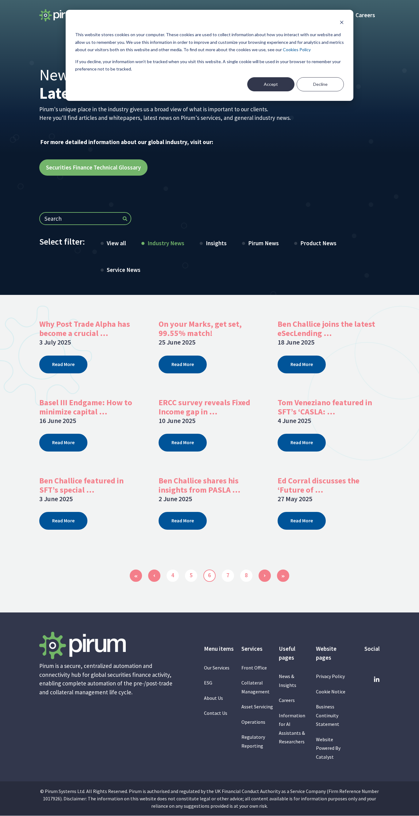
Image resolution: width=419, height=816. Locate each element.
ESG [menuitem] (208, 683)
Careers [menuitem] (365, 15)
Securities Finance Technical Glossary (93, 167)
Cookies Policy (297, 49)
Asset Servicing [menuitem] (257, 707)
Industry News (166, 243)
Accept (271, 84)
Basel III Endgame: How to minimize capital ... (85, 407)
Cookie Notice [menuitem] (330, 691)
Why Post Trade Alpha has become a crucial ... (84, 328)
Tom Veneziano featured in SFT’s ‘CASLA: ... (325, 407)
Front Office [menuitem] (254, 668)
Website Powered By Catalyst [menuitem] (328, 748)
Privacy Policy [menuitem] (330, 676)
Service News (123, 269)
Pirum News (263, 243)
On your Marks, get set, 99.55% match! (200, 328)
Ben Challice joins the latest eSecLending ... (326, 328)
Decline (320, 84)
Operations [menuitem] (253, 722)
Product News (318, 243)
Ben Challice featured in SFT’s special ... (81, 485)
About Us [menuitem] (213, 698)
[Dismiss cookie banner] (342, 23)
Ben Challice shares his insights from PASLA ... (199, 485)
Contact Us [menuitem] (215, 713)
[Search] (124, 219)
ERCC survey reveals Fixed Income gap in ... (204, 407)
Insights (216, 243)
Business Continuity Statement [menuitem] (328, 715)
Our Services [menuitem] (216, 668)
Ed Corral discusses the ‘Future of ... (318, 485)
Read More (63, 364)
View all (116, 243)
